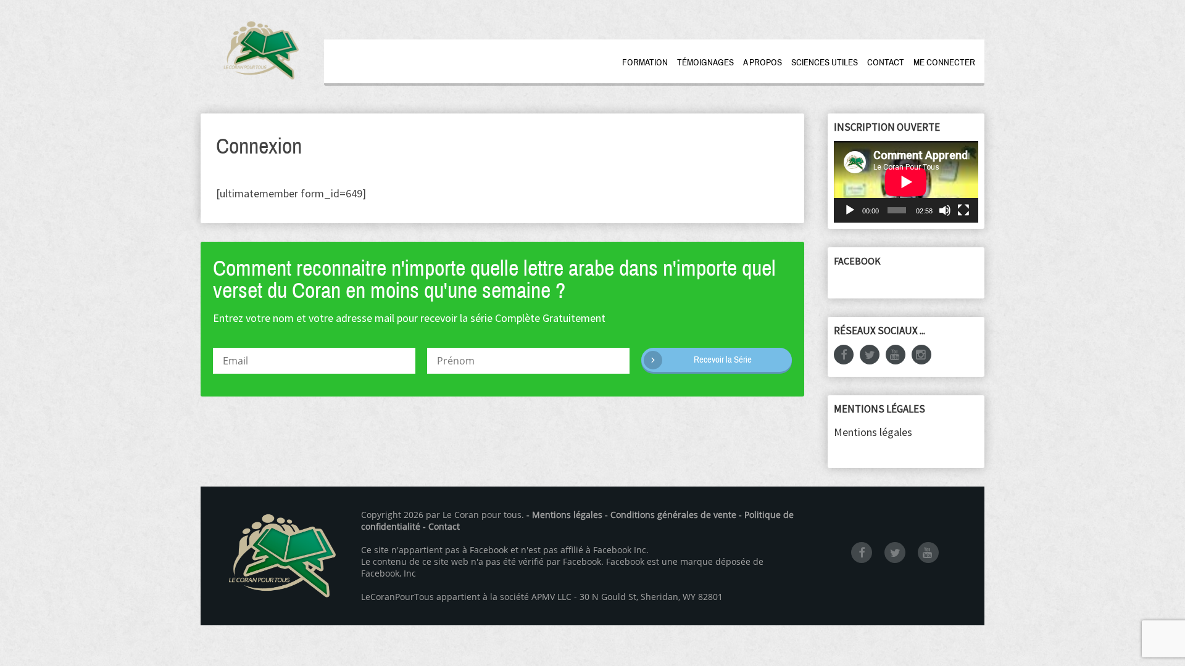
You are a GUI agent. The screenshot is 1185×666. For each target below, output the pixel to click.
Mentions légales (873, 432)
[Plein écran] (963, 210)
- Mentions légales (564, 514)
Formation (645, 62)
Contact (885, 62)
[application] (906, 182)
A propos (762, 62)
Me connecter (944, 62)
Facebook (857, 261)
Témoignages (705, 62)
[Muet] (945, 210)
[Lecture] (850, 210)
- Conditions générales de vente (670, 514)
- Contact (441, 526)
